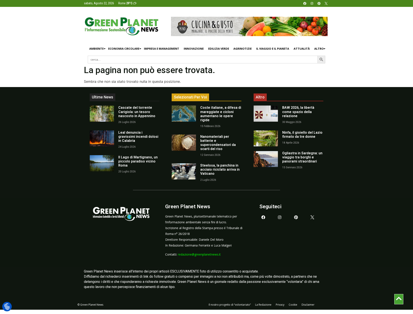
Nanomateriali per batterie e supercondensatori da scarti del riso (218, 143)
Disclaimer (308, 304)
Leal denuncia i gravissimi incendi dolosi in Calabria (138, 136)
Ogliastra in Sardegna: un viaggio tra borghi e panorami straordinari (302, 157)
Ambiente (96, 49)
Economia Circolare (123, 49)
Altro (319, 49)
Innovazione (194, 49)
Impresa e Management (161, 49)
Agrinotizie (242, 49)
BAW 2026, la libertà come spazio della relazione (298, 112)
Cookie (293, 304)
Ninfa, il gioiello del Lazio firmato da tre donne (302, 134)
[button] (7, 307)
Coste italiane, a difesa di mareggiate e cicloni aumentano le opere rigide (220, 114)
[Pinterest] (319, 3)
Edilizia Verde (218, 49)
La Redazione (263, 304)
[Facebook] (305, 3)
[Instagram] (312, 3)
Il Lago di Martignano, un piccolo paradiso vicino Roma (138, 161)
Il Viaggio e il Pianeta (272, 49)
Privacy (280, 304)
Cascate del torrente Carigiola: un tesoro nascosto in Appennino (136, 112)
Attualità (302, 49)
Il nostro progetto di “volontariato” (230, 304)
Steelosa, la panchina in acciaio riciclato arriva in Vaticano (220, 169)
